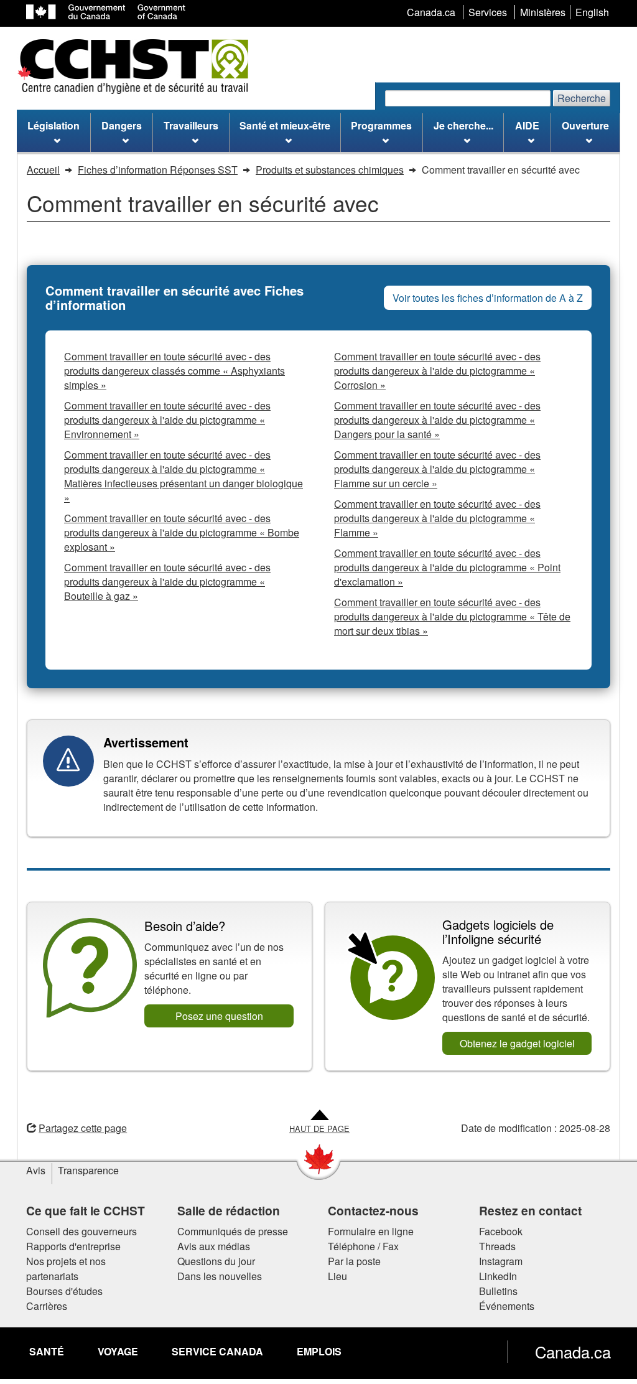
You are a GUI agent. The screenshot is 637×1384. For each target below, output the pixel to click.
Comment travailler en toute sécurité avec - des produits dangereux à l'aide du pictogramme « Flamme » (437, 518)
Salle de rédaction (228, 1210)
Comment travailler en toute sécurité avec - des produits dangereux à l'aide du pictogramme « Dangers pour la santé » (437, 419)
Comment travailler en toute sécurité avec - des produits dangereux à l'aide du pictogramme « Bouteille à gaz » (167, 581)
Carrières (46, 1306)
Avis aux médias (213, 1246)
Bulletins (498, 1291)
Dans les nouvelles (219, 1276)
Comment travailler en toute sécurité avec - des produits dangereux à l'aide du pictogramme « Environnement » (167, 419)
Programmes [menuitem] (381, 125)
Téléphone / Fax (363, 1246)
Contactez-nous (373, 1210)
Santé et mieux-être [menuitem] (284, 125)
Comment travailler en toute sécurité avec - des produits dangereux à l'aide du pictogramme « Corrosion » (437, 370)
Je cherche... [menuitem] (463, 125)
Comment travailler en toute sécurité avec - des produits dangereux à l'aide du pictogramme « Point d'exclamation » (447, 567)
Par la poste (354, 1261)
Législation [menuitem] (53, 125)
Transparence (88, 1170)
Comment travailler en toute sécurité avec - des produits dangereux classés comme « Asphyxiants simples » (174, 370)
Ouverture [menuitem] (585, 125)
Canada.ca (573, 1351)
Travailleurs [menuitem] (191, 125)
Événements (506, 1306)
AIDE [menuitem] (527, 125)
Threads (497, 1246)
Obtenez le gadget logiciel (517, 1043)
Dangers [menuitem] (121, 125)
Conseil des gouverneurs (81, 1231)
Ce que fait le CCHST (85, 1210)
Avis (35, 1170)
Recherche (581, 98)
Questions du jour (216, 1261)
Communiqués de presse (232, 1231)
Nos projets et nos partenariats (66, 1268)
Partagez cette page (83, 1128)
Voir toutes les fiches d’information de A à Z (488, 298)
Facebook (501, 1231)
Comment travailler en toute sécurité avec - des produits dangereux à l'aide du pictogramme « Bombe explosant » (181, 532)
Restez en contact (530, 1210)
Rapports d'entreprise (73, 1246)
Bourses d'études (64, 1291)
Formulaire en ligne (371, 1231)
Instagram (501, 1261)
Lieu (337, 1276)
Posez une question (219, 1016)
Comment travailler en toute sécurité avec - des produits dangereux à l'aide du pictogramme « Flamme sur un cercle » (437, 468)
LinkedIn (498, 1276)
